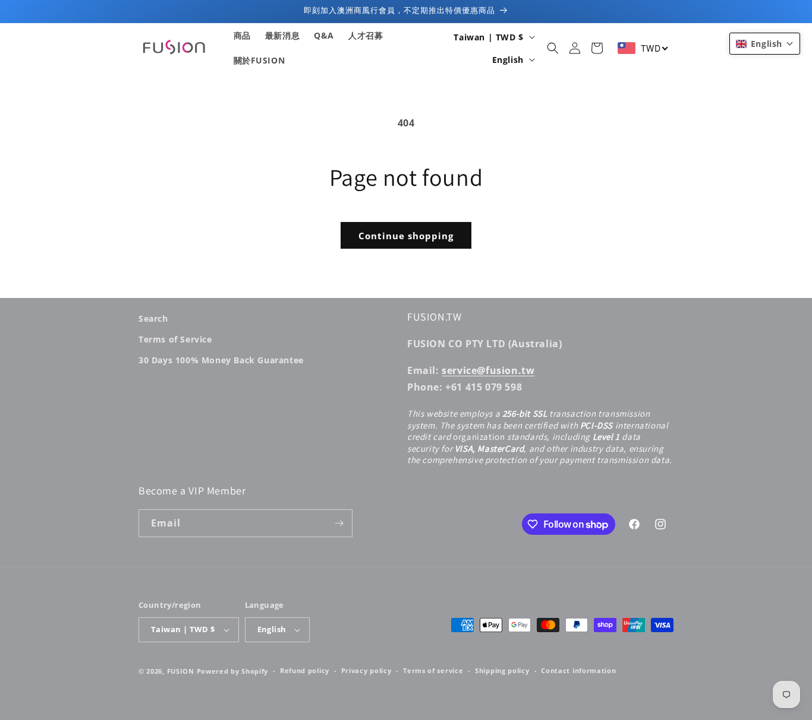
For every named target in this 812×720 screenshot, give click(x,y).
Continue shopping (406, 236)
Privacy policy (366, 670)
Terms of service (433, 670)
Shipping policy (502, 670)
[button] (553, 48)
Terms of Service (175, 339)
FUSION (180, 671)
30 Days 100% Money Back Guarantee (221, 360)
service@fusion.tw (488, 370)
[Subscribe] (339, 523)
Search (153, 318)
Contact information (578, 670)
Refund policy (304, 670)
